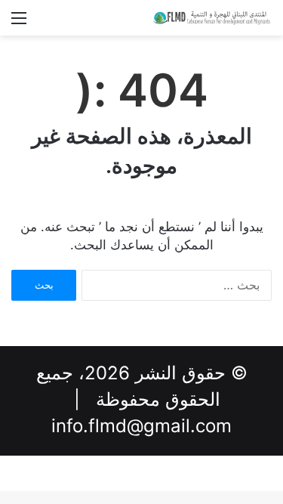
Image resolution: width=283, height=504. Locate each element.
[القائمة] (18, 23)
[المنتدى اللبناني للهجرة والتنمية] (211, 18)
